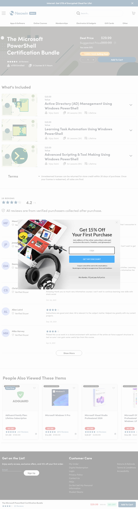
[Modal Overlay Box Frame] (69, 254)
